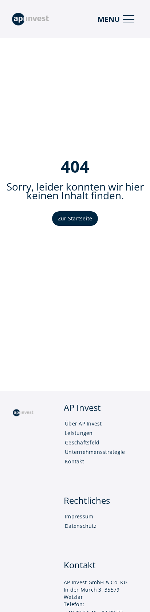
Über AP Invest (83, 423)
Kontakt (74, 461)
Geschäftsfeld (82, 442)
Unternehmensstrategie (95, 451)
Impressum (79, 516)
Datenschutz (80, 525)
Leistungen (79, 432)
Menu (109, 19)
